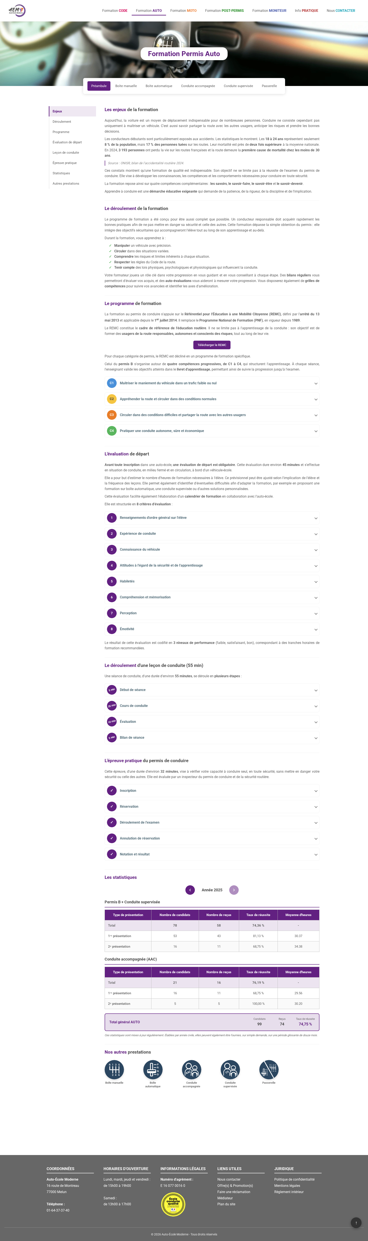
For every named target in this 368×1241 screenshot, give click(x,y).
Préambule (99, 86)
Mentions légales (287, 1186)
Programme (61, 132)
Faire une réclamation (233, 1192)
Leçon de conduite (66, 153)
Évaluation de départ (67, 142)
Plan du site (226, 1204)
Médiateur (225, 1198)
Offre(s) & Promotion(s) (235, 1186)
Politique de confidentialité (294, 1179)
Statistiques (61, 173)
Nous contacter (228, 1179)
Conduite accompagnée (198, 86)
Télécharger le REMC (212, 345)
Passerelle (269, 86)
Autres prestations (66, 183)
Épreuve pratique (65, 163)
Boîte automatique (159, 86)
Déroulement (62, 122)
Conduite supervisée (238, 86)
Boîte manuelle (126, 86)
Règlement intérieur (289, 1192)
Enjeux (57, 111)
